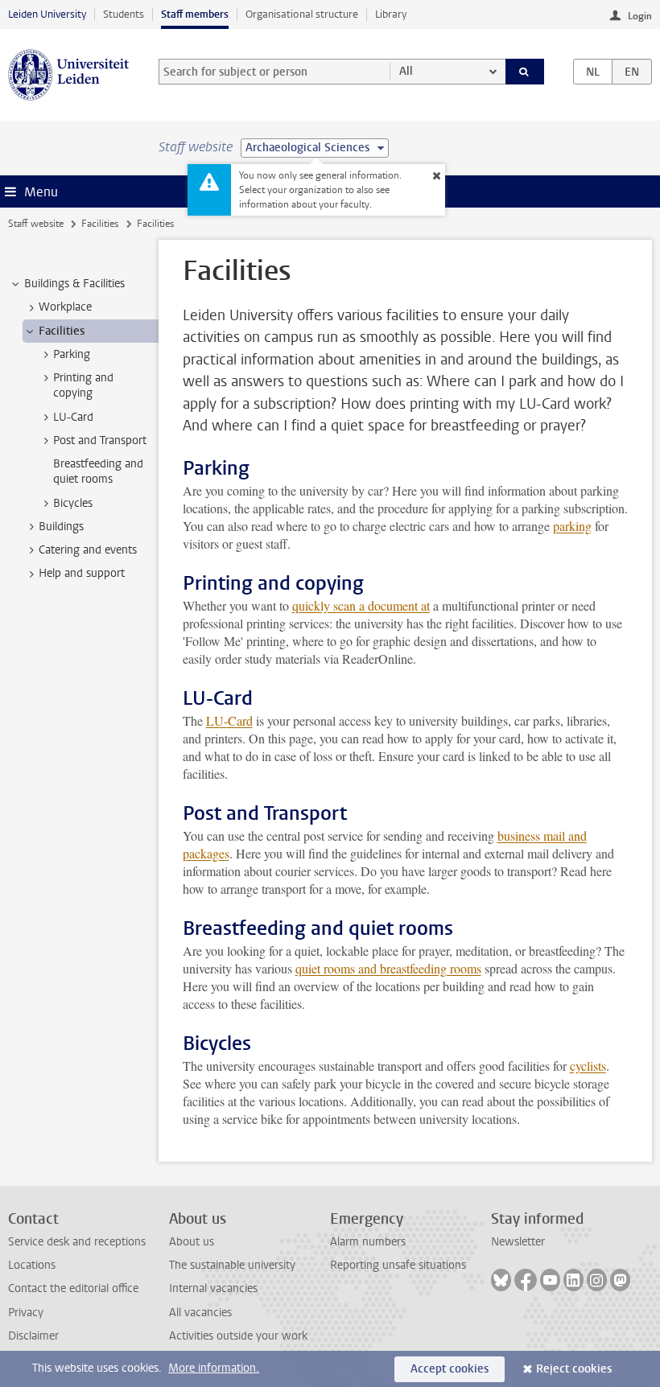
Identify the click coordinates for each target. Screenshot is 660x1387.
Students (123, 14)
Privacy (25, 1312)
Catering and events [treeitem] (88, 550)
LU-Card (229, 720)
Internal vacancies (213, 1288)
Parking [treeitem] (71, 354)
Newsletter (518, 1241)
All (406, 71)
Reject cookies (574, 1369)
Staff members (195, 14)
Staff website (36, 223)
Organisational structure (301, 14)
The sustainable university (232, 1265)
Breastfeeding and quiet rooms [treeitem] (98, 471)
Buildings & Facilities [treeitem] (74, 283)
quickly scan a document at (361, 605)
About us (191, 1241)
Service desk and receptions (77, 1241)
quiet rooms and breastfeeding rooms (388, 968)
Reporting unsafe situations (398, 1265)
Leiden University (47, 14)
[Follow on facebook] (525, 1280)
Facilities (99, 223)
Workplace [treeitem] (65, 307)
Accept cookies (449, 1369)
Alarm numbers (368, 1241)
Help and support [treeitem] (82, 573)
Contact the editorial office (73, 1288)
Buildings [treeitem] (61, 526)
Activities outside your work (238, 1336)
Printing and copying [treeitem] (83, 385)
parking (572, 525)
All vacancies (200, 1312)
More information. (213, 1368)
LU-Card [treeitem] (73, 417)
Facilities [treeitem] (62, 331)
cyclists (588, 1065)
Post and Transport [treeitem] (99, 440)
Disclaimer (33, 1336)
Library (390, 14)
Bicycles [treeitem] (73, 503)
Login (640, 16)
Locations (32, 1265)
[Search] (524, 71)
